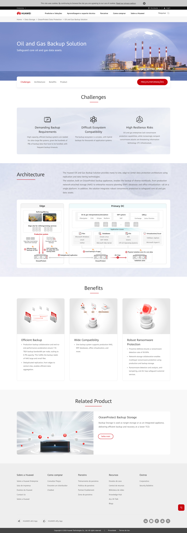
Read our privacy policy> (126, 3)
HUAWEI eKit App (30, 521)
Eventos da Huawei (24, 490)
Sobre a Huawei (23, 499)
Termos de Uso (124, 530)
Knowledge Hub (115, 495)
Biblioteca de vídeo (116, 490)
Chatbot (50, 490)
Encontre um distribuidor (57, 486)
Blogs (111, 503)
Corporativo (144, 481)
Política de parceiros (86, 486)
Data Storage (30, 19)
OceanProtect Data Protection (50, 19)
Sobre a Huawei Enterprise (27, 481)
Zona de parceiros (85, 495)
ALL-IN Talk (113, 499)
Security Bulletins (146, 486)
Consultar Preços (54, 481)
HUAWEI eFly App (55, 521)
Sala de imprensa (24, 486)
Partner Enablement (86, 490)
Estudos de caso (115, 481)
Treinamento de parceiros (88, 481)
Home (19, 19)
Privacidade (112, 530)
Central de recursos (116, 486)
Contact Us (21, 495)
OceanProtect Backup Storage (118, 417)
